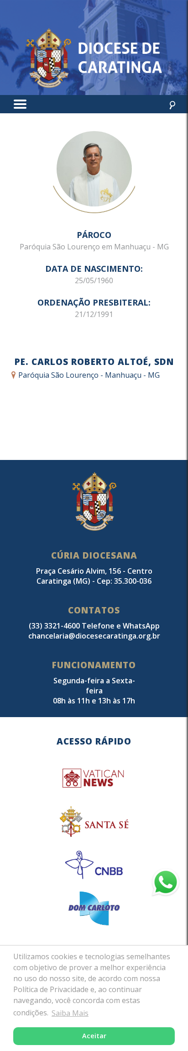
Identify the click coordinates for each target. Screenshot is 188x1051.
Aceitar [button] (94, 1035)
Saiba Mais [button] (70, 1013)
